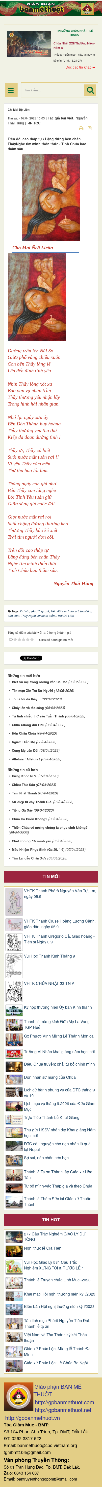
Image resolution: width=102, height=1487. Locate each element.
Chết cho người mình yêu (31, 841)
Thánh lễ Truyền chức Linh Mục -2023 (57, 1280)
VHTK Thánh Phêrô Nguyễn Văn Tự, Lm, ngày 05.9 (60, 893)
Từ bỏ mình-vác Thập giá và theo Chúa (58, 1186)
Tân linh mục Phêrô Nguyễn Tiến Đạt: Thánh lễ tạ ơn (57, 1323)
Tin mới (51, 876)
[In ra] (81, 127)
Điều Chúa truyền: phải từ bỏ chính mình (59, 1064)
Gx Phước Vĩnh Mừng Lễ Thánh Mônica (59, 1036)
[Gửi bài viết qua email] (73, 127)
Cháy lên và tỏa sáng (28, 707)
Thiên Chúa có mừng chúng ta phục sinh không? (50, 827)
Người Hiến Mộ (23, 742)
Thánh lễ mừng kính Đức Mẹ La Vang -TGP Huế (58, 1024)
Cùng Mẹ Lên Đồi (25, 750)
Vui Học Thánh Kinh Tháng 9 (49, 956)
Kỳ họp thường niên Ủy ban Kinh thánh (58, 1007)
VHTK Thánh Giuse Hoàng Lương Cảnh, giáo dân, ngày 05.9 (60, 923)
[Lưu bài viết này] (90, 127)
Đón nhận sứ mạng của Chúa (50, 1077)
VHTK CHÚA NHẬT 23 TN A (49, 983)
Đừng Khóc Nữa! (24, 776)
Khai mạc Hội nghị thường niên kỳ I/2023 (59, 1294)
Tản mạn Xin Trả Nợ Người (32, 690)
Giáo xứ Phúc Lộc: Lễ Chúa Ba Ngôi (56, 1363)
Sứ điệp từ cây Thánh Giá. (32, 801)
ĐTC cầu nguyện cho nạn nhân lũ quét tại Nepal (58, 1146)
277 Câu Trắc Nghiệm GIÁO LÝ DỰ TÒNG (55, 1236)
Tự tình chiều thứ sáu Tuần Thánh (38, 716)
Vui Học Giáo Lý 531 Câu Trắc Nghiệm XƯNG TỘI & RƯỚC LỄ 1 (54, 1265)
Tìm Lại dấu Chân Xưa (29, 858)
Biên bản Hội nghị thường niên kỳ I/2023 (59, 1306)
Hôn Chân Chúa (24, 733)
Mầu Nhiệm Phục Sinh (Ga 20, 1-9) (38, 849)
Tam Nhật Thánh (24, 793)
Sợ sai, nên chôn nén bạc (46, 1157)
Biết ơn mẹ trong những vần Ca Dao (39, 681)
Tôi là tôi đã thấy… (26, 699)
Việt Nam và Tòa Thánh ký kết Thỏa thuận (55, 1337)
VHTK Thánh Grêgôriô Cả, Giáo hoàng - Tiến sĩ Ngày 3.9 (59, 939)
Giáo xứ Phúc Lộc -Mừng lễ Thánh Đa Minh (57, 1351)
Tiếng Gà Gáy (22, 810)
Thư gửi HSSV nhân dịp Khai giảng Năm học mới (60, 1132)
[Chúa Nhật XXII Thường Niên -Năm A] (29, 44)
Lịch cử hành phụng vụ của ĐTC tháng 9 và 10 (59, 1092)
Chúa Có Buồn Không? (29, 819)
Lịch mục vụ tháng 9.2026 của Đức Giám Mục (59, 1106)
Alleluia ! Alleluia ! (26, 759)
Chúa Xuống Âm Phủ (28, 724)
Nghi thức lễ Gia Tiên (42, 1248)
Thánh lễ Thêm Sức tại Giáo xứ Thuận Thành (57, 1201)
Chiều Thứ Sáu (23, 784)
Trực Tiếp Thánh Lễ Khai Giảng (51, 1117)
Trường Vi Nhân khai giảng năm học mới (59, 1051)
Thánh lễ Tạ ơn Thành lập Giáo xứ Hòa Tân (58, 1174)
